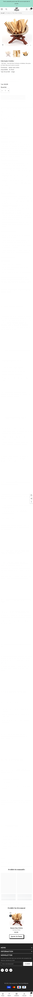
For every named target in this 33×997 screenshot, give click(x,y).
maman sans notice (14, 67)
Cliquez (27, 964)
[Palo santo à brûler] (16, 918)
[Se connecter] (27, 9)
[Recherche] (6, 9)
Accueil (2, 13)
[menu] (2, 9)
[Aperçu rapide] (10, 916)
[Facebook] (2, 970)
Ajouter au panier (16, 97)
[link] (28, 97)
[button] (27, 45)
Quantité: (4, 87)
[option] (16, 31)
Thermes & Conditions (18, 101)
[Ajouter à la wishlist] (10, 913)
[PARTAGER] (31, 96)
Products (8, 13)
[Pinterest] (10, 970)
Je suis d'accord (7, 101)
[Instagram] (6, 970)
